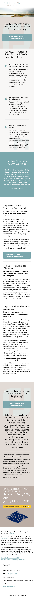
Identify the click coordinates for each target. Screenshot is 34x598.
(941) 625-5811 (12, 574)
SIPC (6, 539)
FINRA (3, 539)
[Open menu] (29, 3)
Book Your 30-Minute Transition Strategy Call (14, 255)
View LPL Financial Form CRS (10, 558)
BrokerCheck (12, 534)
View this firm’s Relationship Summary (12, 560)
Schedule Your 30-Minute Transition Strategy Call (17, 38)
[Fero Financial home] (12, 4)
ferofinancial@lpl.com (9, 586)
